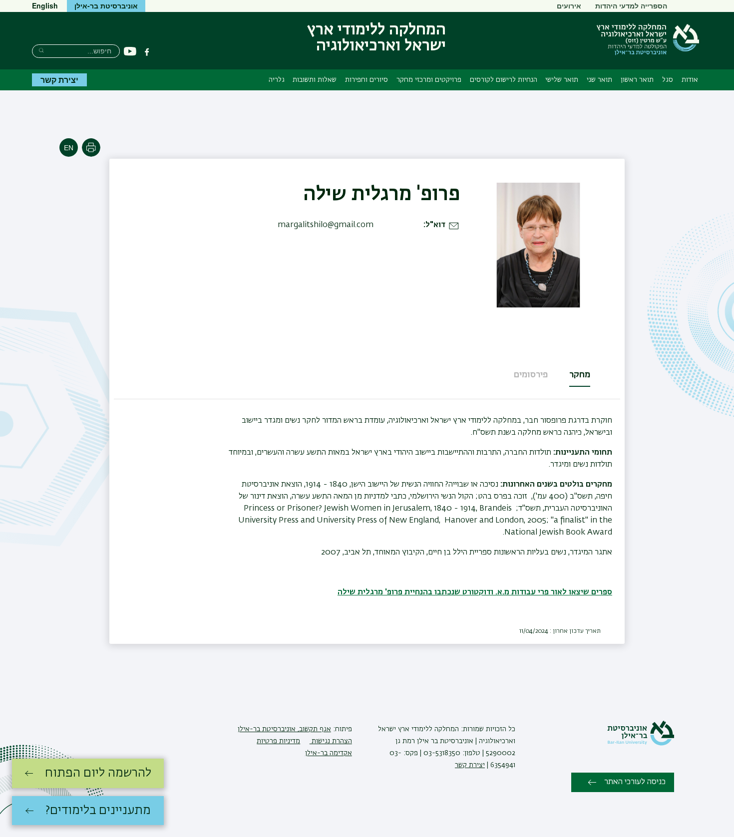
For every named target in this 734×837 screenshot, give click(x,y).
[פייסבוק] (146, 51)
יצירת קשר (59, 79)
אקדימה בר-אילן (328, 753)
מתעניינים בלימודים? (98, 811)
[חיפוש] (41, 50)
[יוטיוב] (130, 51)
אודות (690, 79)
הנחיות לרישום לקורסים (503, 79)
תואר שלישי (561, 79)
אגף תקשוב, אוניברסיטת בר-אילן (284, 729)
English (45, 5)
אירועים (569, 5)
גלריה (277, 79)
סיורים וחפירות (366, 79)
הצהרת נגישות (331, 741)
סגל (667, 79)
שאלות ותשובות (315, 79)
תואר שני (599, 79)
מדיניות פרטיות (278, 741)
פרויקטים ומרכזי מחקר (428, 79)
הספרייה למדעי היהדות (631, 5)
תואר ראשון (637, 79)
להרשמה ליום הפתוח (98, 773)
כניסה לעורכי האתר (635, 782)
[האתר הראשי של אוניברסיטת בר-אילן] (640, 743)
